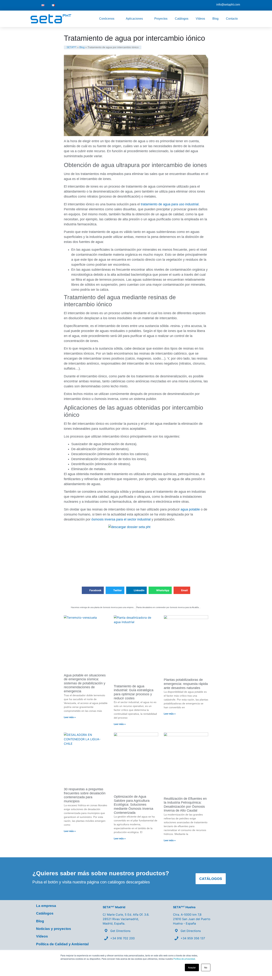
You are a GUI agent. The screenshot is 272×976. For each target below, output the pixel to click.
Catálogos (181, 18)
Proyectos (160, 18)
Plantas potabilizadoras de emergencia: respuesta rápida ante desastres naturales (186, 684)
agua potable (190, 509)
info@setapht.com (228, 4)
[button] (93, 590)
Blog (215, 18)
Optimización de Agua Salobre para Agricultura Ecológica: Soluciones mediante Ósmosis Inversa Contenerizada (133, 804)
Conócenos (106, 18)
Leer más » (70, 717)
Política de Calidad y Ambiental (62, 944)
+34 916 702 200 (122, 938)
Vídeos (200, 18)
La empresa (46, 906)
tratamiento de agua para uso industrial (169, 204)
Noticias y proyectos (53, 929)
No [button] (205, 967)
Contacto (232, 18)
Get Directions (120, 931)
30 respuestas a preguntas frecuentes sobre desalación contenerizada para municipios (84, 795)
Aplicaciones (134, 18)
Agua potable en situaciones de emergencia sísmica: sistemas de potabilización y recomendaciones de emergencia (85, 683)
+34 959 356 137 (193, 938)
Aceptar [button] (192, 967)
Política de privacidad (184, 958)
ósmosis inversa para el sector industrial (121, 519)
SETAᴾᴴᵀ (71, 47)
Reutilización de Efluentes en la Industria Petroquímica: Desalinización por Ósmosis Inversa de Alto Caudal (185, 805)
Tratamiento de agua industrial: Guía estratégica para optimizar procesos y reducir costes (133, 692)
